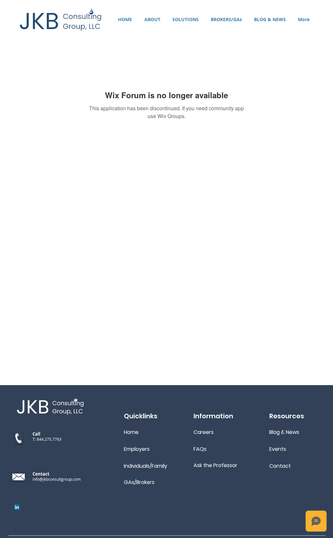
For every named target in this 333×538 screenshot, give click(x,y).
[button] (185, 19)
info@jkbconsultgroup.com (57, 479)
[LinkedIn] (17, 507)
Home (131, 432)
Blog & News (284, 432)
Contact (280, 466)
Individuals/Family (145, 466)
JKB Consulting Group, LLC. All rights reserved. (97, 535)
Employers (137, 449)
